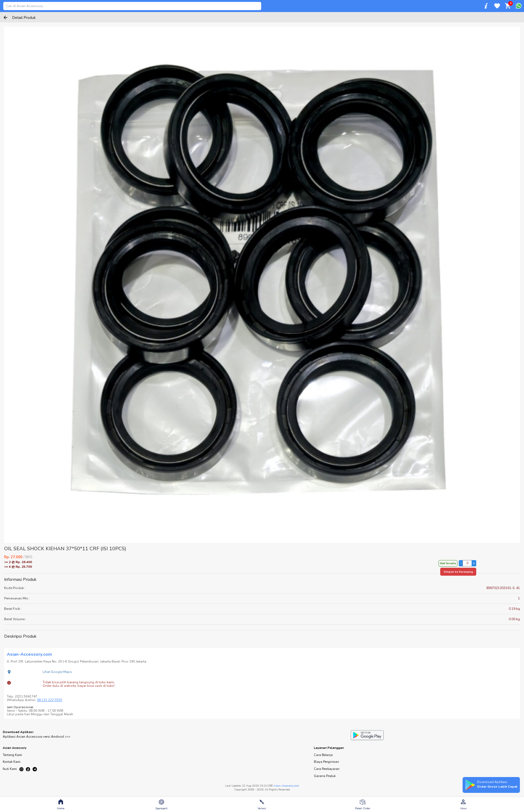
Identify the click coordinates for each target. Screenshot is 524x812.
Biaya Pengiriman (326, 762)
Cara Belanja (323, 755)
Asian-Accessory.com (286, 786)
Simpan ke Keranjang (458, 572)
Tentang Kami (12, 755)
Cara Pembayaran (327, 769)
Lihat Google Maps (57, 672)
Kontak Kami (11, 762)
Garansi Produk (325, 776)
